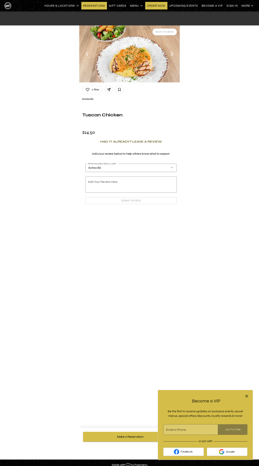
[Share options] (109, 89)
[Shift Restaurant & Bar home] (20, 5)
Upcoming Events (183, 5)
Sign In (232, 5)
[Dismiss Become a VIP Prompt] (246, 396)
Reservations (94, 5)
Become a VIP (212, 5)
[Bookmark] (119, 89)
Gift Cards (117, 5)
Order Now (156, 5)
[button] (62, 5)
